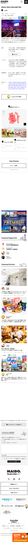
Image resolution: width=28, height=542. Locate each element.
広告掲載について (20, 526)
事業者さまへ (14, 484)
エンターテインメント (19, 144)
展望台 (15, 295)
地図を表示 (15, 54)
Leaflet (4, 127)
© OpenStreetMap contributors (19, 127)
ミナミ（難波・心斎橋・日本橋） (8, 15)
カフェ (3, 144)
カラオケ (6, 13)
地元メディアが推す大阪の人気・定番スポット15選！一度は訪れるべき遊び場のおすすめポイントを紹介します (13, 379)
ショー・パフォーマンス (22, 382)
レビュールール (14, 169)
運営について (5, 526)
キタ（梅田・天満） (5, 295)
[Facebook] (19, 18)
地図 (2, 18)
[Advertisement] (14, 193)
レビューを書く (14, 165)
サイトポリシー (8, 528)
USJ (2, 382)
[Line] (25, 18)
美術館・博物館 (20, 295)
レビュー (6, 18)
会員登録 (12, 526)
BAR (3, 13)
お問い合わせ (14, 492)
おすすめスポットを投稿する (15, 424)
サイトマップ (14, 530)
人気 (12, 295)
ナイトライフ (12, 13)
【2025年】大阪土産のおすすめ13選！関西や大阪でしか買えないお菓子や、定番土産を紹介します (13, 320)
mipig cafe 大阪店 (8, 142)
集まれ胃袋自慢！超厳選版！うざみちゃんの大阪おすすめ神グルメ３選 (11, 349)
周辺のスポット (13, 18)
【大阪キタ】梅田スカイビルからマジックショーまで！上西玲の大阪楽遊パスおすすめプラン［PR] (13, 292)
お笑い (5, 382)
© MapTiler (9, 127)
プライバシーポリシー (18, 528)
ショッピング (17, 146)
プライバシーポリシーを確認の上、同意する (15, 458)
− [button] (3, 114)
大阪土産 (6, 323)
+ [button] (3, 112)
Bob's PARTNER (14, 488)
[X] (22, 18)
